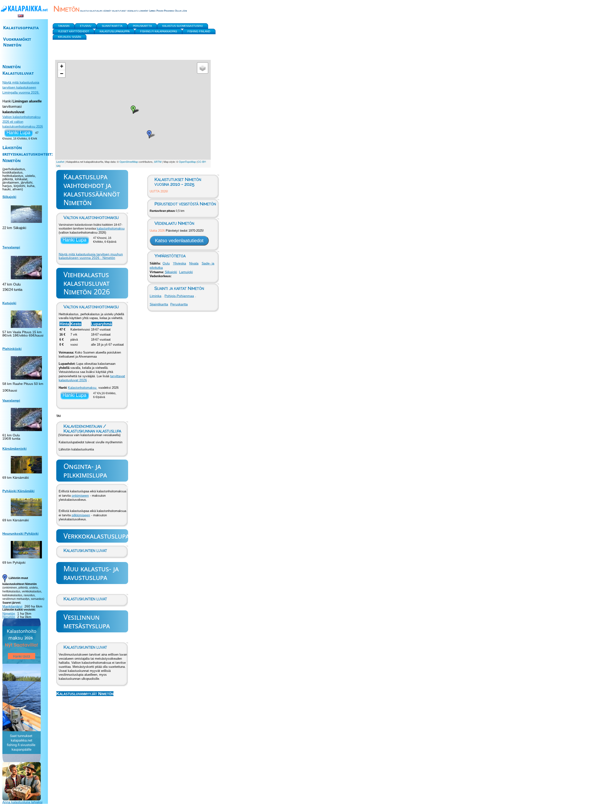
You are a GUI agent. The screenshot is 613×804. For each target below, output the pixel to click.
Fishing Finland (198, 31)
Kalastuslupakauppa (115, 31)
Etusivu (85, 25)
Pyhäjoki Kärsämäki (18, 491)
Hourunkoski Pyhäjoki (20, 533)
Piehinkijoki (12, 349)
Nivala (194, 263)
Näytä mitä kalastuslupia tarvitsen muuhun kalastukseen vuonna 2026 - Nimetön (91, 256)
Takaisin (63, 25)
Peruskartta (179, 304)
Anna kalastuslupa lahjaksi (22, 802)
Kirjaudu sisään (69, 36)
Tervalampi (11, 247)
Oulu (166, 263)
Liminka (155, 296)
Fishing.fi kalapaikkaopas (158, 31)
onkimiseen (80, 495)
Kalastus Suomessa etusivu (182, 25)
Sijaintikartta (159, 304)
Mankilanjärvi (12, 606)
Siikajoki (171, 272)
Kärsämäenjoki (14, 448)
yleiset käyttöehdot (73, 31)
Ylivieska (179, 263)
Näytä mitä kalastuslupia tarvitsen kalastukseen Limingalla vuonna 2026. (21, 87)
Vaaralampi (11, 400)
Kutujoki (9, 303)
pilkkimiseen (81, 515)
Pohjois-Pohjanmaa (179, 296)
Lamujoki (186, 272)
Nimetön (8, 613)
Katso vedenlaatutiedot (179, 240)
